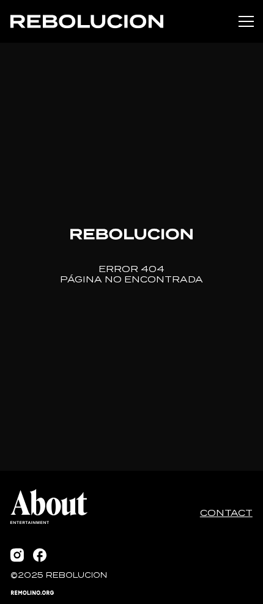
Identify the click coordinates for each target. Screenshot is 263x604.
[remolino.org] (32, 593)
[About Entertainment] (48, 506)
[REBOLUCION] (86, 21)
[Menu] (246, 21)
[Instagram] (17, 555)
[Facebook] (39, 555)
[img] (86, 21)
